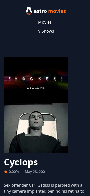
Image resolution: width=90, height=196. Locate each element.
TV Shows (45, 31)
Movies (45, 22)
